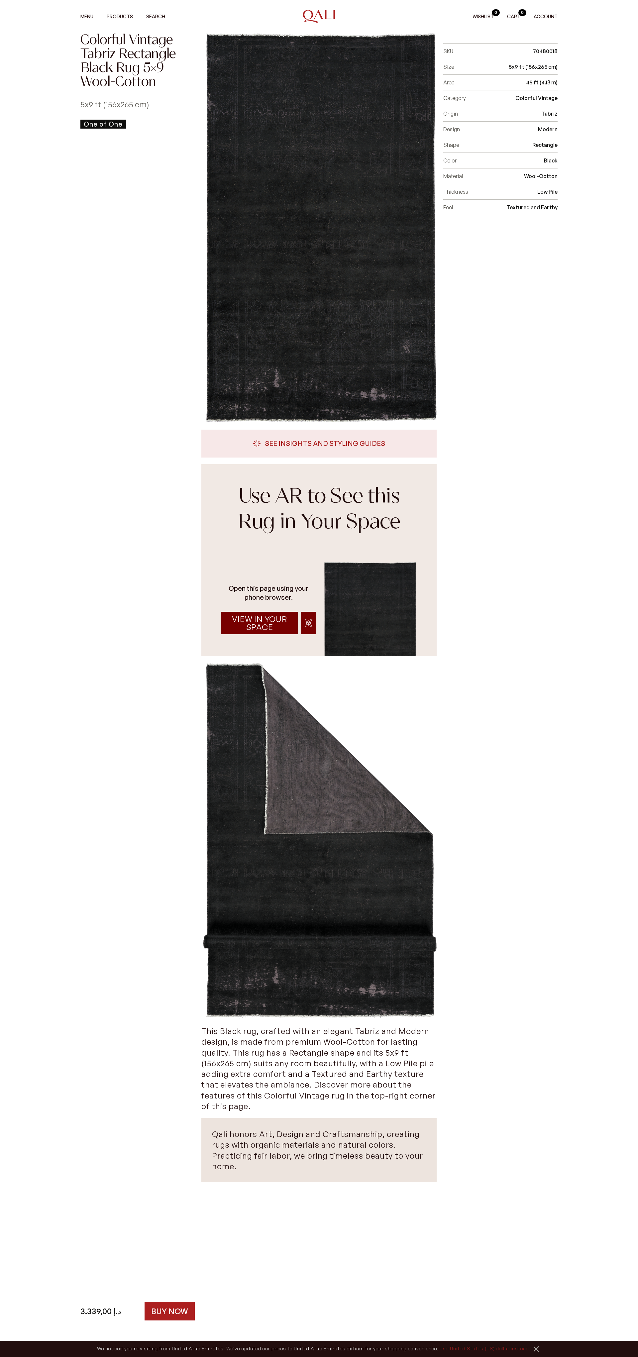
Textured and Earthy (532, 207)
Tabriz (549, 113)
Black (551, 160)
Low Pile (547, 191)
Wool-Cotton (541, 176)
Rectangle (545, 145)
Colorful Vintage (536, 98)
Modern (548, 129)
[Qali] (319, 16)
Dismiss (536, 1349)
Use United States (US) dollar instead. (485, 1348)
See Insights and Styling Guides (325, 443)
